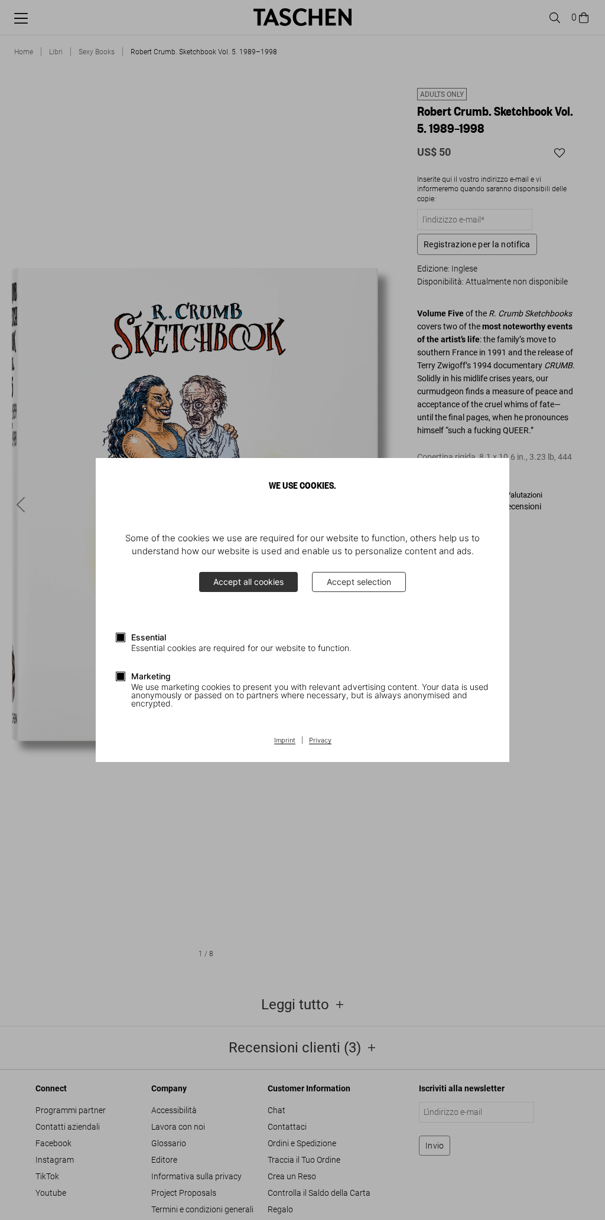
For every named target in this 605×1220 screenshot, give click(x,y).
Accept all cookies (248, 582)
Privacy (320, 740)
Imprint (284, 740)
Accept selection (359, 582)
